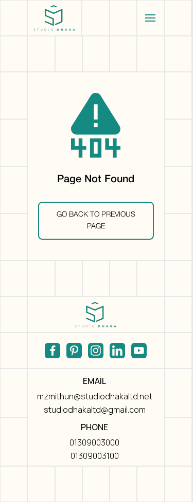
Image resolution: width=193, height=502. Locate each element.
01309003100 (95, 455)
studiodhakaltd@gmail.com (95, 409)
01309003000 (94, 442)
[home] (54, 18)
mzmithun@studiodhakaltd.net (94, 396)
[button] (150, 18)
